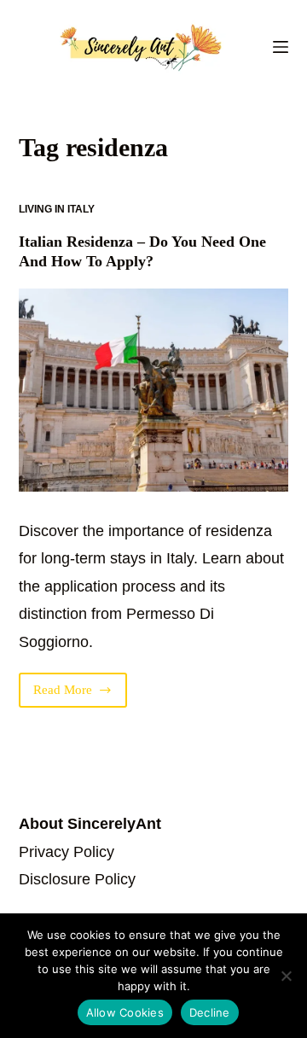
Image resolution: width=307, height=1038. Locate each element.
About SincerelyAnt (90, 823)
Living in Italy (57, 209)
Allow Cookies (125, 1012)
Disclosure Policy (77, 879)
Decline (209, 1012)
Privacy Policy (66, 851)
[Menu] (280, 47)
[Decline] (285, 975)
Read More (80, 695)
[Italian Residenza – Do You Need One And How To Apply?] (154, 390)
